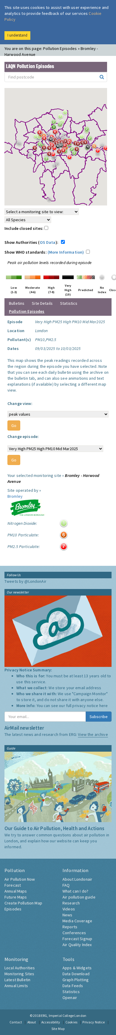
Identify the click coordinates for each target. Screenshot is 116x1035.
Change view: (19, 403)
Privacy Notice (93, 1022)
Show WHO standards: (44, 252)
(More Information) (66, 252)
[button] (88, 130)
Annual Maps (15, 891)
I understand (17, 35)
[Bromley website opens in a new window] (27, 507)
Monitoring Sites (19, 973)
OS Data (48, 242)
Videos (68, 909)
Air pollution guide (78, 897)
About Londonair (77, 879)
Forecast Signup (77, 938)
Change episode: (23, 436)
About (31, 1022)
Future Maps (15, 897)
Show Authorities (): (32, 242)
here (103, 705)
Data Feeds (72, 985)
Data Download (76, 973)
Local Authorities (19, 967)
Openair (69, 997)
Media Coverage (77, 921)
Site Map (58, 1028)
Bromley (15, 496)
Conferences (74, 932)
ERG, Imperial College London (63, 1015)
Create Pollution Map (23, 903)
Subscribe (99, 716)
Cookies (71, 1022)
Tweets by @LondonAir (25, 581)
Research (71, 903)
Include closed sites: (24, 228)
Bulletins (16, 303)
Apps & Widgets (77, 967)
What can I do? (75, 891)
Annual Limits (16, 985)
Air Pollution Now (19, 879)
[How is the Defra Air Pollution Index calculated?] (14, 276)
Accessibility (50, 1022)
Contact (16, 1022)
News (67, 915)
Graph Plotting (75, 979)
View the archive (93, 734)
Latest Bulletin (17, 979)
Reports (69, 926)
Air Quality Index (77, 944)
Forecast (12, 885)
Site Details (42, 303)
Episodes (12, 909)
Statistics (68, 303)
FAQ (66, 885)
